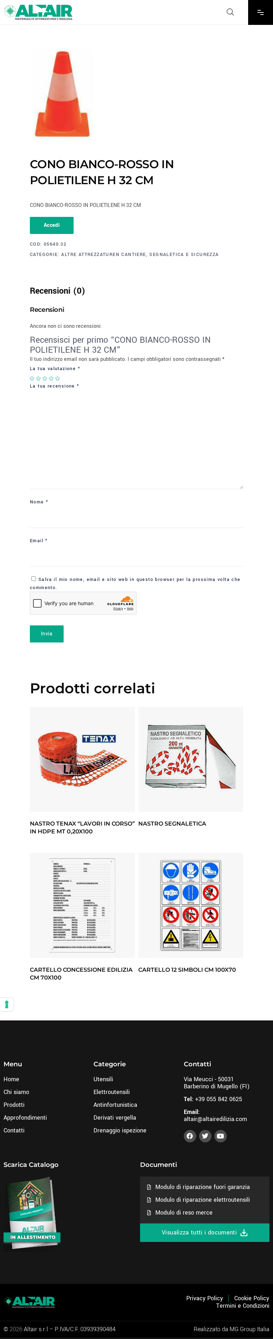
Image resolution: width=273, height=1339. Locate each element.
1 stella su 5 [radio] (32, 378)
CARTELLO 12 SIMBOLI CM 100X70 (187, 969)
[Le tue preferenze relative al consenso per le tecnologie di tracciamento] (7, 1004)
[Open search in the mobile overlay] (230, 12)
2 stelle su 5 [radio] (38, 378)
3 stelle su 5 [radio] (45, 378)
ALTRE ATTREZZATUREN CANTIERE (103, 254)
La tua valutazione (55, 369)
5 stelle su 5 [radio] (57, 378)
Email (39, 541)
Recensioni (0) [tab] (57, 291)
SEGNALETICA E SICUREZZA (184, 254)
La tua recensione (55, 386)
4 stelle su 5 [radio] (51, 378)
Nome (39, 502)
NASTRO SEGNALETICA (172, 823)
